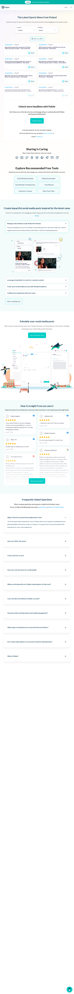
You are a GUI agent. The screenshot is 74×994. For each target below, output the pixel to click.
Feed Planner (49, 185)
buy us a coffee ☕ (49, 133)
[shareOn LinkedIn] (21, 157)
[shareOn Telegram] (47, 157)
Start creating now (13, 301)
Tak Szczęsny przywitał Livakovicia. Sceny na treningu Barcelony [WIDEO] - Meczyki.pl (18, 62)
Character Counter (25, 191)
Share (32, 53)
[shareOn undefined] (42, 157)
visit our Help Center (56, 507)
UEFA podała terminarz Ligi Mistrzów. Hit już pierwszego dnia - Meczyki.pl (52, 48)
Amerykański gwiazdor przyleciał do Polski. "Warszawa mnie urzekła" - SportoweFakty (18, 48)
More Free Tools (49, 191)
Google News (9, 44)
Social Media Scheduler (25, 178)
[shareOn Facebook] (16, 157)
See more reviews (37, 481)
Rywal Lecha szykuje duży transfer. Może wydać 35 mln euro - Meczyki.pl (53, 76)
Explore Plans (37, 121)
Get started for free (37, 335)
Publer (37, 216)
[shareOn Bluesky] (37, 157)
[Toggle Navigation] (71, 7)
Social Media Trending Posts (25, 185)
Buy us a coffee (38, 38)
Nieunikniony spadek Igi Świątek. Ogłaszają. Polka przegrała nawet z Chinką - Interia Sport (52, 62)
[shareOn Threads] (32, 157)
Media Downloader (49, 178)
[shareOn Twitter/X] (27, 157)
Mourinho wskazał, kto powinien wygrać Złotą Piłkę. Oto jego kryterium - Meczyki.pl (18, 76)
